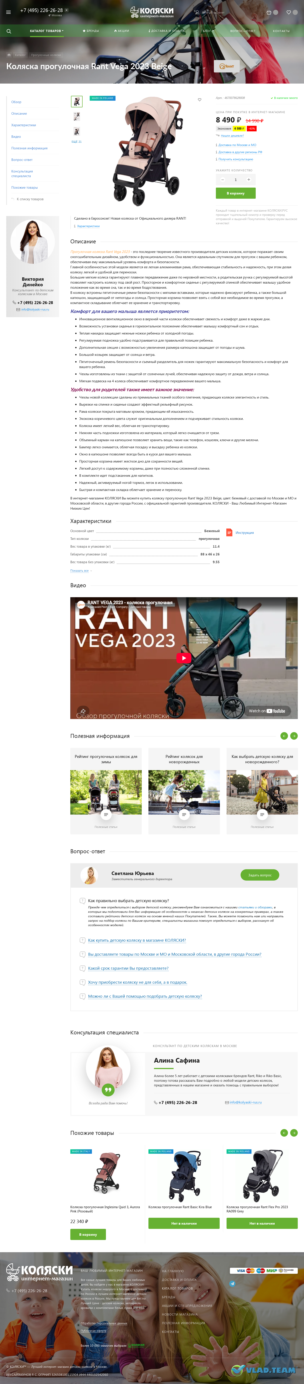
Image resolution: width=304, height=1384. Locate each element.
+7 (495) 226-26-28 (35, 302)
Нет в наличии (184, 1223)
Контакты (170, 1332)
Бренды (168, 1297)
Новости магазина (180, 1314)
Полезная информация (183, 1323)
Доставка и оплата (179, 1280)
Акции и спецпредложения (187, 1306)
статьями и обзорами (255, 907)
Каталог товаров (177, 1288)
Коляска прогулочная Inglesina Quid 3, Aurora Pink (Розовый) (105, 1209)
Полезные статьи (106, 827)
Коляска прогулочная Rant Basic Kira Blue (180, 1207)
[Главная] (9, 55)
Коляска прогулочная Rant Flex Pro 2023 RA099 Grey (257, 1209)
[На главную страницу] (151, 11)
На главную (173, 1271)
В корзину (236, 193)
